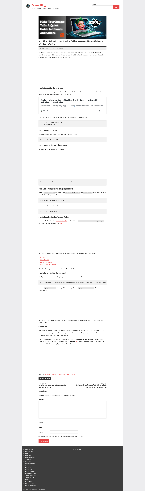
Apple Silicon (28, 455)
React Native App (29, 469)
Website (41, 432)
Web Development (29, 483)
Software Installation (30, 477)
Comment (42, 399)
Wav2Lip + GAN (44, 260)
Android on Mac (29, 451)
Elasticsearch (28, 461)
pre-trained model (61, 221)
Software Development (31, 475)
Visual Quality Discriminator (48, 264)
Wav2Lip (42, 257)
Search (94, 4)
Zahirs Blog (39, 5)
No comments (60, 48)
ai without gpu (54, 374)
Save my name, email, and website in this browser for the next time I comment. (61, 436)
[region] (72, 72)
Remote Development (30, 473)
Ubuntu (27, 479)
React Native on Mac (30, 471)
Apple (26, 453)
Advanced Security (29, 449)
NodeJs (27, 465)
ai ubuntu (47, 374)
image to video (62, 374)
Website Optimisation (30, 485)
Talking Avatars (71, 374)
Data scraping (28, 459)
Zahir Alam (53, 48)
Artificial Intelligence (44, 378)
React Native (28, 467)
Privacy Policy (78, 449)
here (61, 223)
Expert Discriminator (46, 262)
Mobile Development (30, 463)
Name (41, 422)
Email (41, 427)
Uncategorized (28, 481)
